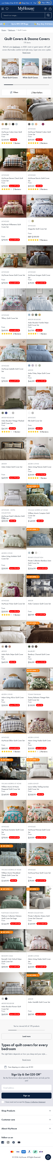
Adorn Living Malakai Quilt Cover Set (11, 557)
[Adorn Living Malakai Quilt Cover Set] (13, 537)
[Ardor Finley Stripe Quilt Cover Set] (39, 350)
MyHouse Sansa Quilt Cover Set (13, 275)
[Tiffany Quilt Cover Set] (13, 299)
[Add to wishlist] (24, 101)
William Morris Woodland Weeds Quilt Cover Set (10, 874)
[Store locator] (45, 8)
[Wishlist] (7, 8)
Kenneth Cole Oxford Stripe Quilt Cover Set (11, 960)
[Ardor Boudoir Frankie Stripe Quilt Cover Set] (39, 299)
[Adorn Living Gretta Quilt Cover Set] (39, 940)
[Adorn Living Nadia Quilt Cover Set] (39, 722)
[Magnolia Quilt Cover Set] (39, 206)
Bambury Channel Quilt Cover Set (39, 655)
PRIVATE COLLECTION (35, 913)
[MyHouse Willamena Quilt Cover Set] (13, 206)
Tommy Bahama (34, 694)
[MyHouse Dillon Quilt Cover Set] (13, 722)
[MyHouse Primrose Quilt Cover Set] (39, 811)
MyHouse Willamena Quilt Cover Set (11, 225)
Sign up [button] (26, 1095)
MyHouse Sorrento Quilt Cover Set (12, 831)
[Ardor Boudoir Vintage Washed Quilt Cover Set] (13, 398)
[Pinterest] (13, 1142)
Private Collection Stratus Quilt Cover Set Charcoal (39, 917)
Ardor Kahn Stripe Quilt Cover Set (12, 655)
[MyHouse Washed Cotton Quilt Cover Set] (39, 109)
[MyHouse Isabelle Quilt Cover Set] (13, 350)
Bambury (31, 651)
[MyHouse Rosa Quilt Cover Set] (39, 854)
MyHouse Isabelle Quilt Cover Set (12, 370)
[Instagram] (8, 1142)
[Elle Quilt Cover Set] (39, 398)
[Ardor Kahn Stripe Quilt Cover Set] (13, 631)
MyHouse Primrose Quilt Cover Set (39, 831)
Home (3, 30)
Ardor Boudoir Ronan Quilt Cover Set (11, 1007)
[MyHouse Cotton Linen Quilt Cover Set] (13, 109)
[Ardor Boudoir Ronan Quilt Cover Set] (13, 983)
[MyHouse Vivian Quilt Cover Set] (13, 585)
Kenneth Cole (7, 956)
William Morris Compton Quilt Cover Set (39, 514)
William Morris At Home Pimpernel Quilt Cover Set (10, 788)
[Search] (48, 15)
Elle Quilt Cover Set (35, 421)
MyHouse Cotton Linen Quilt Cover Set (11, 133)
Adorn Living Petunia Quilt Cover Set (39, 468)
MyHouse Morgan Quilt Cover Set (39, 276)
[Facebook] (2, 1142)
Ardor (30, 370)
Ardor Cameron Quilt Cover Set (39, 604)
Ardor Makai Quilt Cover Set (11, 467)
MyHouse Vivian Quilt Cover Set (13, 604)
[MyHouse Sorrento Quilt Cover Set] (13, 811)
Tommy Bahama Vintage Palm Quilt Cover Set (38, 698)
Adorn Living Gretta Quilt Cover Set (39, 960)
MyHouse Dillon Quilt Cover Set (13, 740)
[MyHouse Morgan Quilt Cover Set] (39, 256)
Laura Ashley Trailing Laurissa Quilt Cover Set (38, 788)
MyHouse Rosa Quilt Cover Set (39, 873)
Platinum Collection (10, 913)
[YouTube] (19, 1142)
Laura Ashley (33, 783)
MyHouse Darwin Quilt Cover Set (38, 179)
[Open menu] (2, 8)
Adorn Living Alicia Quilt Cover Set (12, 698)
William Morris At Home (38, 510)
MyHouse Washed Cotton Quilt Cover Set (39, 133)
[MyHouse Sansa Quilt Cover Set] (13, 256)
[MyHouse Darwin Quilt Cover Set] (39, 159)
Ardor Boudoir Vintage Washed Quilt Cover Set (12, 422)
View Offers (44, 3)
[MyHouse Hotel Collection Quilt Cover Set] (13, 494)
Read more (26, 53)
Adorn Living (33, 464)
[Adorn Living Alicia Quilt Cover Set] (13, 679)
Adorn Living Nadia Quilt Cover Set (39, 741)
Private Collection (35, 557)
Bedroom (11, 30)
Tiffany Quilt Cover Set (9, 318)
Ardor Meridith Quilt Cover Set (39, 1002)
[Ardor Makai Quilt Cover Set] (13, 448)
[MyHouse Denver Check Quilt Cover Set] (13, 159)
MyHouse (5, 129)
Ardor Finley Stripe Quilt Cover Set (39, 374)
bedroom (16, 47)
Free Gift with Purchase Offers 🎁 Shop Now (32, 3)
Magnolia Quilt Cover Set (37, 229)
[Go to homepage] (26, 9)
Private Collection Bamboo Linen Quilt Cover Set (39, 562)
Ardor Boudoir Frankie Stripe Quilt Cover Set (38, 324)
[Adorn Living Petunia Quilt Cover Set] (39, 448)
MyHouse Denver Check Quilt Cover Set (12, 179)
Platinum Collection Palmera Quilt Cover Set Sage (11, 917)
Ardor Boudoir (34, 319)
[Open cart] (50, 8)
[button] (13, 92)
